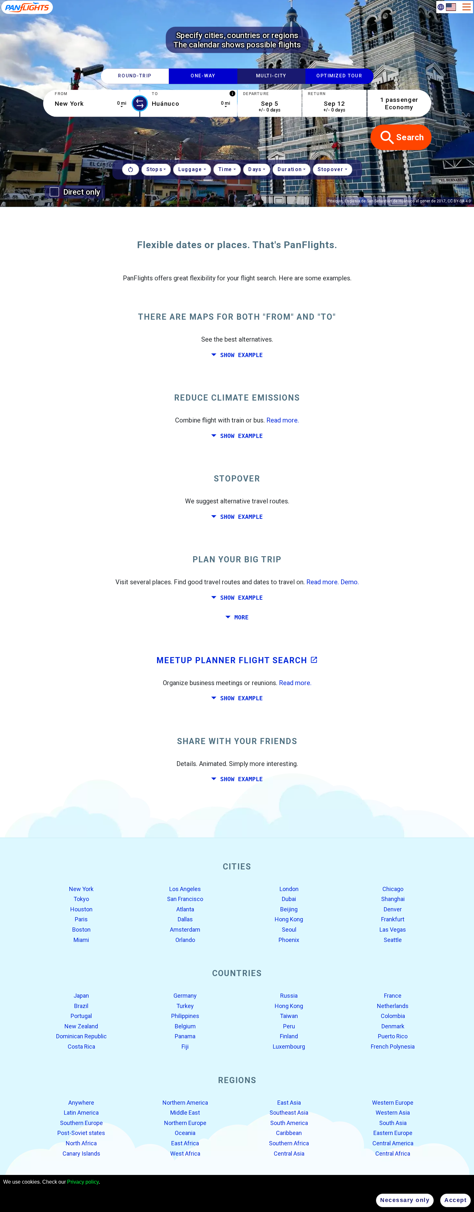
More (241, 617)
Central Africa (392, 1153)
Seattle (393, 939)
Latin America (81, 1112)
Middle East (185, 1112)
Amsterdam (185, 929)
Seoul (289, 929)
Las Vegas (393, 929)
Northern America (185, 1102)
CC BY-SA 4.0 (459, 201)
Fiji (185, 1046)
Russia (289, 995)
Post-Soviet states (81, 1133)
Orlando (185, 939)
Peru (289, 1026)
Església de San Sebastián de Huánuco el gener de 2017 (395, 201)
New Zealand (81, 1026)
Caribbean (289, 1133)
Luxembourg (289, 1046)
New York (81, 888)
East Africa (185, 1143)
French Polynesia (393, 1046)
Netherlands (393, 1005)
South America (289, 1123)
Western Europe (392, 1102)
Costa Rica (81, 1046)
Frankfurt (392, 919)
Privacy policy (83, 1182)
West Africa (185, 1153)
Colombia (393, 1016)
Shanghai (393, 899)
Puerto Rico (393, 1036)
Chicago (392, 888)
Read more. (282, 420)
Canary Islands (81, 1153)
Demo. (350, 582)
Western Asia (393, 1112)
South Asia (393, 1123)
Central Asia (289, 1153)
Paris (81, 919)
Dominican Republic (81, 1036)
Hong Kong (289, 919)
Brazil (81, 1005)
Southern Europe (81, 1123)
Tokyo (81, 899)
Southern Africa (289, 1143)
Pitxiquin (335, 201)
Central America (392, 1143)
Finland (289, 1036)
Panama (185, 1036)
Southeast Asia (289, 1112)
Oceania (185, 1133)
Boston (81, 929)
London (289, 888)
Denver (393, 909)
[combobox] (91, 103)
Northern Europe (185, 1123)
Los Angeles (185, 888)
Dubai (289, 899)
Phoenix (289, 939)
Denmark (392, 1026)
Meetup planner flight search (237, 660)
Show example (241, 355)
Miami (81, 939)
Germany (185, 995)
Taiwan (289, 1016)
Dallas (185, 919)
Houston (81, 909)
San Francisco (185, 899)
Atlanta (185, 909)
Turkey (185, 1005)
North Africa (81, 1143)
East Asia (289, 1102)
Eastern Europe (392, 1133)
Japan (81, 995)
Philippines (185, 1016)
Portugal (81, 1016)
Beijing (289, 909)
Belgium (185, 1026)
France (392, 995)
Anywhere (81, 1102)
